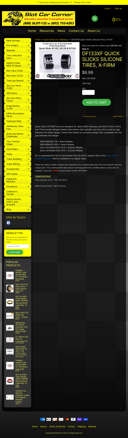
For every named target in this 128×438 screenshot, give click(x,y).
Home (32, 31)
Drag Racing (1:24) (18, 107)
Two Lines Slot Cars (18, 57)
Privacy (71, 426)
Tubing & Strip (18, 122)
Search (43, 426)
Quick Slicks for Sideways (56, 39)
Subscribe (14, 252)
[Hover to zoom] (57, 60)
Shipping (82, 426)
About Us (94, 31)
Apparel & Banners (11, 180)
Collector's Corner (12, 193)
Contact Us (76, 31)
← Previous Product (89, 116)
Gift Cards (11, 174)
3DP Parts (18, 94)
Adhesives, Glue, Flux (18, 127)
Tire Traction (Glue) (13, 142)
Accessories (18, 170)
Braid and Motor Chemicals (18, 135)
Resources (47, 31)
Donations (18, 187)
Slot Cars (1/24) (18, 76)
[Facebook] (8, 223)
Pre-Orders (18, 46)
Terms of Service (57, 426)
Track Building (18, 160)
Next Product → (118, 116)
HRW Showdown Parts (15, 115)
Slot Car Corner (63, 433)
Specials (18, 51)
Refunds (92, 426)
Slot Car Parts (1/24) (18, 99)
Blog (18, 210)
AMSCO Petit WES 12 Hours (18, 64)
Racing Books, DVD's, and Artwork (14, 202)
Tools (18, 155)
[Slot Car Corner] (38, 18)
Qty (84, 88)
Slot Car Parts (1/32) (18, 87)
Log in (107, 8)
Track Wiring (18, 165)
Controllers (18, 150)
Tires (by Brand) (18, 81)
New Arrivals (13, 40)
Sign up (118, 8)
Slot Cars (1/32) (14, 70)
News (61, 31)
